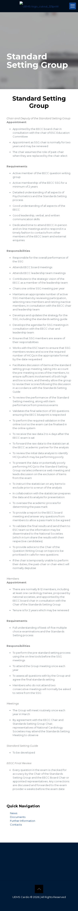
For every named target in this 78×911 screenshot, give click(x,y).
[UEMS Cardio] (39, 6)
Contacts (16, 824)
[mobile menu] (72, 6)
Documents (17, 817)
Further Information (22, 820)
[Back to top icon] (39, 889)
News (13, 813)
